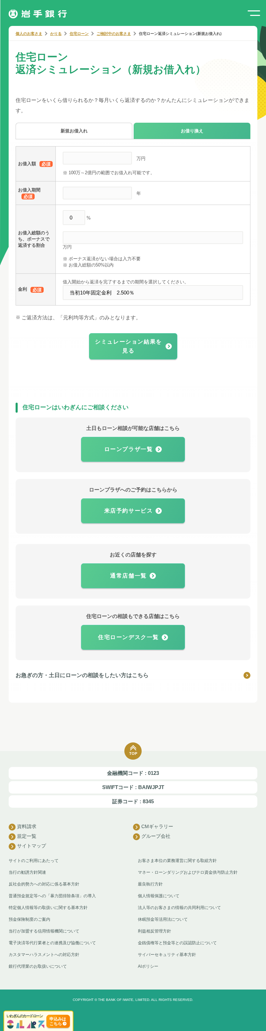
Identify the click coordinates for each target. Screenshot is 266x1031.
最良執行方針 (150, 884)
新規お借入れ (74, 130)
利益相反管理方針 (154, 931)
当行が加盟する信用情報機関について (44, 931)
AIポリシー (148, 966)
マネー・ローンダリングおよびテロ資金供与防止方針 (188, 872)
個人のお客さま (29, 33)
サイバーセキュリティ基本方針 (167, 954)
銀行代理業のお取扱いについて (38, 966)
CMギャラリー (157, 826)
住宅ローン (79, 33)
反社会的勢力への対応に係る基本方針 (44, 884)
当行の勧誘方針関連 (27, 872)
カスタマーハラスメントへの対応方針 (44, 954)
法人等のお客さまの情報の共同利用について (179, 907)
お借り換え (192, 130)
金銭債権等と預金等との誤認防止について (177, 942)
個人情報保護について (158, 895)
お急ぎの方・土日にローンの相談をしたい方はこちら (82, 675)
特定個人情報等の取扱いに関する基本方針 (48, 907)
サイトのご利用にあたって (34, 860)
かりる (56, 33)
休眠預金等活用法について (163, 919)
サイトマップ (31, 846)
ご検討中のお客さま (114, 33)
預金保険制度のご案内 (29, 919)
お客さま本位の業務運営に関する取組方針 (177, 860)
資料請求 (26, 826)
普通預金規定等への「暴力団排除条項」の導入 (52, 895)
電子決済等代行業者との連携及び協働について (52, 942)
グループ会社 (155, 836)
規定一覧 (26, 836)
